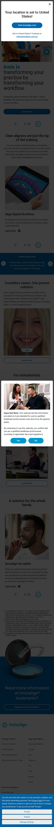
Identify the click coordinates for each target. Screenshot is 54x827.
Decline (27, 817)
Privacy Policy (37, 801)
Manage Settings (27, 822)
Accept (27, 812)
